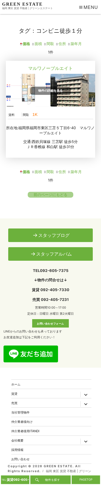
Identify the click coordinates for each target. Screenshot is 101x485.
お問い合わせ (20, 459)
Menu (91, 7)
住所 (62, 43)
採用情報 (17, 449)
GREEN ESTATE (22, 4)
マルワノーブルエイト (50, 68)
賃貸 (14, 393)
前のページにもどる (50, 194)
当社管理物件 (20, 412)
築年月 (76, 43)
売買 (14, 403)
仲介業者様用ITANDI (25, 431)
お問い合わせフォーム (50, 323)
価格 (26, 43)
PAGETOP (86, 479)
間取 (50, 43)
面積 (38, 43)
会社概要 (17, 440)
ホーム (15, 384)
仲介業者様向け (22, 421)
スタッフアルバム (54, 254)
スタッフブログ (54, 235)
